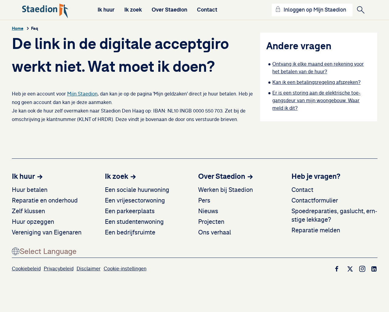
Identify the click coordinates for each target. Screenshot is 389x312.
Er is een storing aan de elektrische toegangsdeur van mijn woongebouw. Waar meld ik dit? (316, 101)
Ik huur (106, 9)
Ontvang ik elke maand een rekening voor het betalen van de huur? (318, 68)
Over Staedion (169, 9)
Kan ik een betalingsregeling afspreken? (316, 82)
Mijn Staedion (82, 94)
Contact (207, 9)
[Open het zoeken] (361, 10)
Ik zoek (133, 9)
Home (17, 28)
